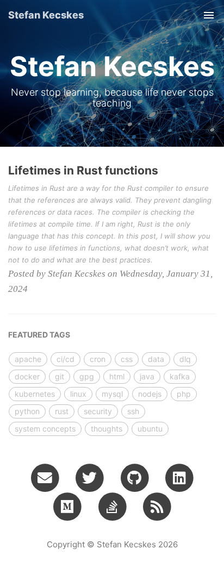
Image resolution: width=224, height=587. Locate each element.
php (184, 393)
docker (27, 376)
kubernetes (35, 393)
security (98, 411)
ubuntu (150, 428)
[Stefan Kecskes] (157, 506)
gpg (86, 376)
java (147, 376)
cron (97, 359)
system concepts (45, 428)
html (117, 376)
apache (28, 359)
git (59, 376)
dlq (185, 359)
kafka (180, 376)
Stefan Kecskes (46, 15)
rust (62, 411)
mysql (112, 393)
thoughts (106, 428)
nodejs (149, 393)
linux (78, 393)
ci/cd (65, 359)
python (27, 411)
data (156, 359)
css (127, 359)
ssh (133, 411)
